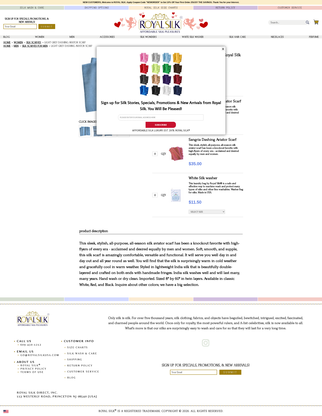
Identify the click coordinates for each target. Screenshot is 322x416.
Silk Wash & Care (82, 353)
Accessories (107, 36)
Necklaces (277, 36)
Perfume (314, 36)
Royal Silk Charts (161, 7)
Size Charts (77, 347)
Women (39, 36)
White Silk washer (193, 36)
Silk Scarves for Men (35, 45)
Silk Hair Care (237, 36)
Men (72, 36)
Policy (225, 7)
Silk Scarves (33, 42)
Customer (290, 7)
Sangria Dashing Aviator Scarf (212, 139)
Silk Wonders (148, 36)
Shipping (74, 359)
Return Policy (80, 365)
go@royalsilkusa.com (39, 355)
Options (97, 7)
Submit (47, 26)
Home (6, 42)
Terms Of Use (32, 372)
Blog (6, 36)
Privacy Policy (33, 368)
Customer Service (83, 371)
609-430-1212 (31, 344)
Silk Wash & (32, 7)
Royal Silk (30, 365)
